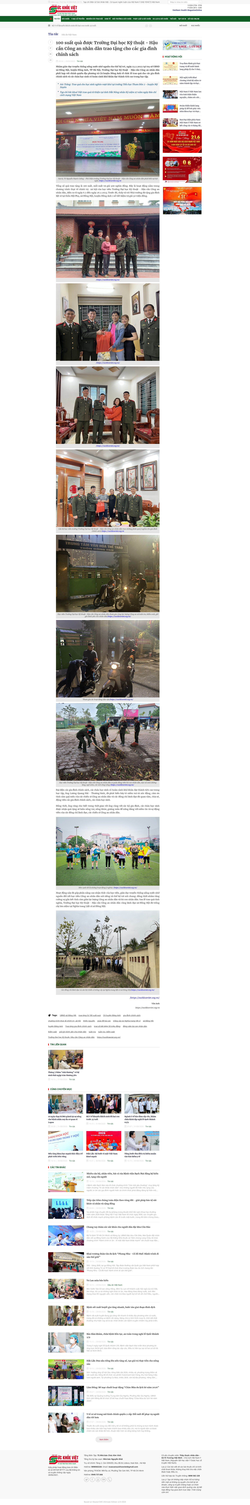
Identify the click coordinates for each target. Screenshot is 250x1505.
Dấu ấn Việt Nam (69, 35)
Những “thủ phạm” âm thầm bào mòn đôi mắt (73, 25)
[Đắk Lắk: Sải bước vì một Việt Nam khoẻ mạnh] (103, 1141)
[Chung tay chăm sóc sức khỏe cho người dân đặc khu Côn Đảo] (66, 1235)
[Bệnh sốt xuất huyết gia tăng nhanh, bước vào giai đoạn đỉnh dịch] (66, 1316)
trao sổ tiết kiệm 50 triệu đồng (107, 1026)
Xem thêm (103, 1439)
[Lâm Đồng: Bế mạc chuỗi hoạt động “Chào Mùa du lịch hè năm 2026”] (66, 1396)
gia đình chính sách (131, 1015)
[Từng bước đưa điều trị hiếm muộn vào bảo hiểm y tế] (141, 1141)
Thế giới (173, 19)
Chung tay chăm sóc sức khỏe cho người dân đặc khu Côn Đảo (118, 1227)
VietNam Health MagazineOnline (187, 10)
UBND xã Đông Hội (68, 1015)
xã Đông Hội (148, 1021)
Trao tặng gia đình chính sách (78, 1026)
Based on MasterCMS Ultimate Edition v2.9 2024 (105, 1502)
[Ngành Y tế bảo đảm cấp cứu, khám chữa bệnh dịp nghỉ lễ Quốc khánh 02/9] (141, 1104)
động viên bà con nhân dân (135, 1026)
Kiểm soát (52, 1031)
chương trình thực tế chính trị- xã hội (64, 1021)
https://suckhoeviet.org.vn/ (108, 1037)
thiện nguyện (89, 1021)
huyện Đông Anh (55, 1026)
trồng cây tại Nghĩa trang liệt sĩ (126, 1021)
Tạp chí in (182, 19)
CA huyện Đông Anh (112, 1015)
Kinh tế (108, 19)
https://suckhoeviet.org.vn (110, 181)
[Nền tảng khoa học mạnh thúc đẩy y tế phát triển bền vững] (65, 1141)
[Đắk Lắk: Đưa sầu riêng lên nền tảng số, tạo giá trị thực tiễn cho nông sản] (66, 1369)
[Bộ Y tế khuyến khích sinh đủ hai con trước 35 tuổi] (103, 1104)
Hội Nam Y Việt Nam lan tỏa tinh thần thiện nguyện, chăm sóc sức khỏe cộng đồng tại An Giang (190, 94)
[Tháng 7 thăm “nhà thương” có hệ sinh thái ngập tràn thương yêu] (65, 1059)
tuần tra (92, 1031)
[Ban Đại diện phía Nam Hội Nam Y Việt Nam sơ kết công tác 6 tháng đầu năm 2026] (170, 122)
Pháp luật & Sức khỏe (142, 19)
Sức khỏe (65, 19)
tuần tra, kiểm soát (106, 1031)
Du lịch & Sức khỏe (160, 19)
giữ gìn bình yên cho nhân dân (72, 1031)
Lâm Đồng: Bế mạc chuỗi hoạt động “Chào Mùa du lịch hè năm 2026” (123, 1387)
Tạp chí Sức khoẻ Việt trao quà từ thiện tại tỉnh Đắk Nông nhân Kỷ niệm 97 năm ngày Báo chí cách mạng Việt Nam (108, 93)
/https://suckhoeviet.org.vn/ (108, 280)
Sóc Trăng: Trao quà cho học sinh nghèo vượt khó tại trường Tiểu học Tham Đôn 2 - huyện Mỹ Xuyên (109, 86)
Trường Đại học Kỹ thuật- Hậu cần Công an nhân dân (71, 1037)
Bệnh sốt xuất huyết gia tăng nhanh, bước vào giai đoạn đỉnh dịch (121, 1307)
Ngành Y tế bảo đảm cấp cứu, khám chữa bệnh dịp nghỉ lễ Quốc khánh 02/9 (140, 1119)
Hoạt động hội (173, 56)
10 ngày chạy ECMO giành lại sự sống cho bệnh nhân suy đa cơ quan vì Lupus (64, 1119)
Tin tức (57, 19)
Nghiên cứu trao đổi (94, 19)
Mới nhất (183, 26)
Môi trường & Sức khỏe (121, 19)
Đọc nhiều (195, 26)
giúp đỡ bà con (104, 1021)
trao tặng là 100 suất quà (90, 1015)
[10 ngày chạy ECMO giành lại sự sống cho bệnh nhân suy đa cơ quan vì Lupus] (65, 1104)
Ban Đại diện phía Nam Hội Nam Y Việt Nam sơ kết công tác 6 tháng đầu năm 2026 (191, 123)
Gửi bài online (193, 19)
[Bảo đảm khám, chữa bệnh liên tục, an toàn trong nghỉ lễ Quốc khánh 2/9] (66, 1342)
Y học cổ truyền (77, 19)
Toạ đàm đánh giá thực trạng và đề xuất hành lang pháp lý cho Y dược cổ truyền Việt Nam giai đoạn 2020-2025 (190, 66)
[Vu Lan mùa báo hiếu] (66, 1289)
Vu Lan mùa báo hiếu (97, 1280)
